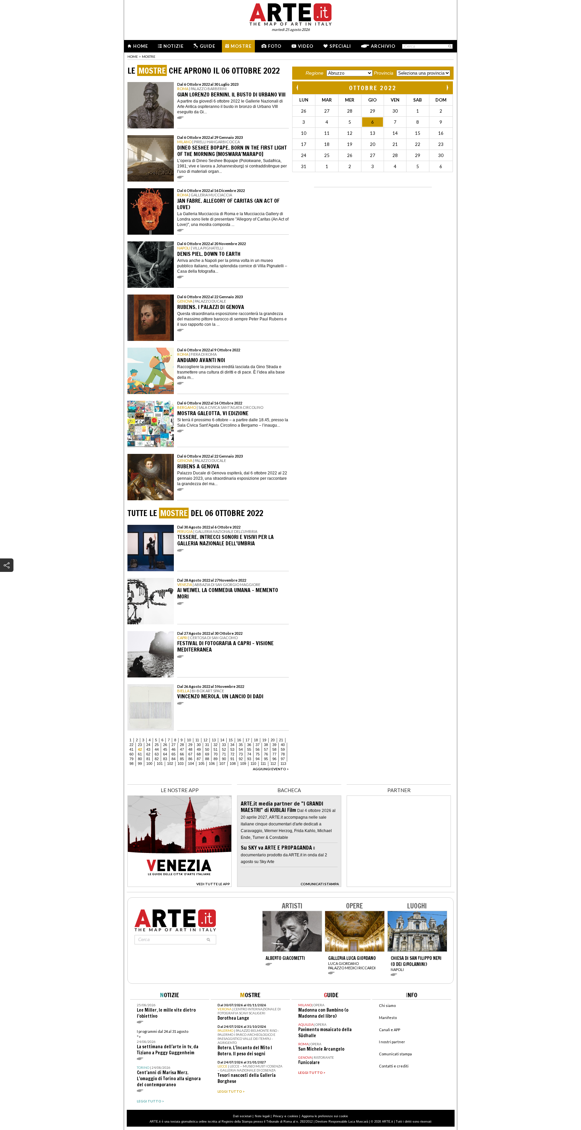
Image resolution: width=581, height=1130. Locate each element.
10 (189, 740)
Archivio (383, 46)
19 (264, 740)
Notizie (173, 46)
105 (201, 764)
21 (281, 740)
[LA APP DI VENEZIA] (179, 885)
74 (249, 754)
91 (232, 759)
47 (182, 749)
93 (249, 759)
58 (274, 749)
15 (231, 740)
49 (199, 749)
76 (266, 754)
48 (190, 749)
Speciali (340, 46)
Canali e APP (389, 1029)
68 (199, 754)
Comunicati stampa (395, 1054)
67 (190, 754)
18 (256, 740)
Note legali (262, 1116)
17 (247, 740)
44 (157, 749)
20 (273, 740)
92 (241, 759)
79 (131, 759)
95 (266, 759)
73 (241, 754)
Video (305, 46)
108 (233, 764)
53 (232, 749)
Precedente (298, 87)
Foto (274, 46)
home (132, 56)
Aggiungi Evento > (271, 769)
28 (182, 745)
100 (149, 764)
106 (212, 764)
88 (207, 759)
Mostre (241, 46)
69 (207, 754)
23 (140, 745)
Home (140, 46)
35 (241, 745)
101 (160, 764)
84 (173, 759)
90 (224, 759)
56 (258, 749)
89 (216, 759)
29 (190, 745)
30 (199, 745)
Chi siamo (387, 1005)
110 (253, 764)
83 (165, 759)
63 (157, 754)
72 (232, 754)
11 (197, 740)
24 (148, 745)
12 (205, 740)
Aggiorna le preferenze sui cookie (325, 1116)
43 (148, 749)
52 (224, 749)
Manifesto (388, 1017)
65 (173, 754)
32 (216, 745)
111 (263, 764)
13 (214, 740)
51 (216, 749)
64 (165, 754)
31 (207, 745)
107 (222, 764)
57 (266, 749)
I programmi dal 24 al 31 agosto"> (167, 1042)
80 (140, 759)
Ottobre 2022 (372, 87)
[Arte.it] (290, 13)
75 (258, 754)
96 (274, 759)
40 (283, 745)
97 (283, 759)
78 (283, 754)
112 (273, 764)
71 (224, 754)
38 (266, 745)
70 (216, 754)
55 (249, 749)
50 (207, 749)
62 (148, 754)
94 (258, 759)
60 (131, 754)
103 (181, 764)
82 (157, 759)
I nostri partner (392, 1042)
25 (157, 745)
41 (131, 749)
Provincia (383, 73)
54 (241, 749)
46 (173, 749)
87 (199, 759)
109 (243, 764)
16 (239, 740)
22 (131, 745)
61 (140, 754)
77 (274, 754)
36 (249, 745)
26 (165, 745)
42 (140, 749)
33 (224, 745)
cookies (292, 1116)
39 (274, 745)
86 (190, 759)
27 (173, 745)
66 (182, 754)
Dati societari (242, 1116)
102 (170, 764)
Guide (207, 46)
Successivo (447, 87)
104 (191, 764)
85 (182, 759)
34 (232, 745)
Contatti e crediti (394, 1066)
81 (148, 759)
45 (165, 749)
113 (283, 764)
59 (283, 749)
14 (222, 740)
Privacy (278, 1116)
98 (131, 764)
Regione (314, 73)
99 (140, 764)
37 (258, 745)
